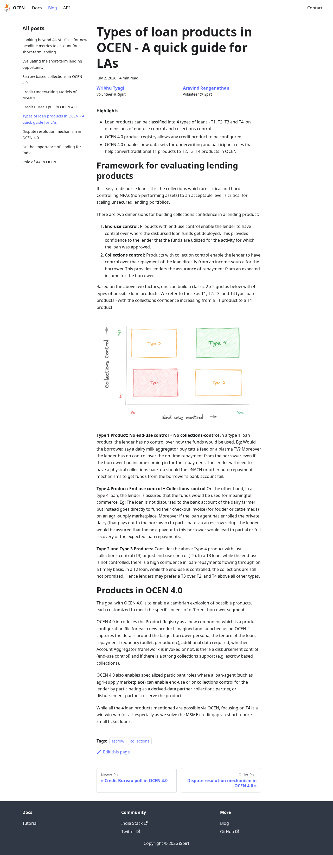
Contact (315, 8)
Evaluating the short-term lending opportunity (52, 64)
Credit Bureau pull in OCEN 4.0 (49, 107)
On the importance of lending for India (51, 149)
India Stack (132, 823)
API (66, 8)
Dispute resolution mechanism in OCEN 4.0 (51, 134)
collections (139, 741)
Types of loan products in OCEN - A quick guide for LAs (53, 119)
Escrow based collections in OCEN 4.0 (52, 79)
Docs (37, 8)
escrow (118, 741)
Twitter (128, 831)
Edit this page (116, 752)
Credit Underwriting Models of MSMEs (49, 95)
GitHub (227, 831)
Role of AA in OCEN (39, 162)
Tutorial (29, 823)
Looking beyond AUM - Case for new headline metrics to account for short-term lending (54, 46)
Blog (52, 8)
